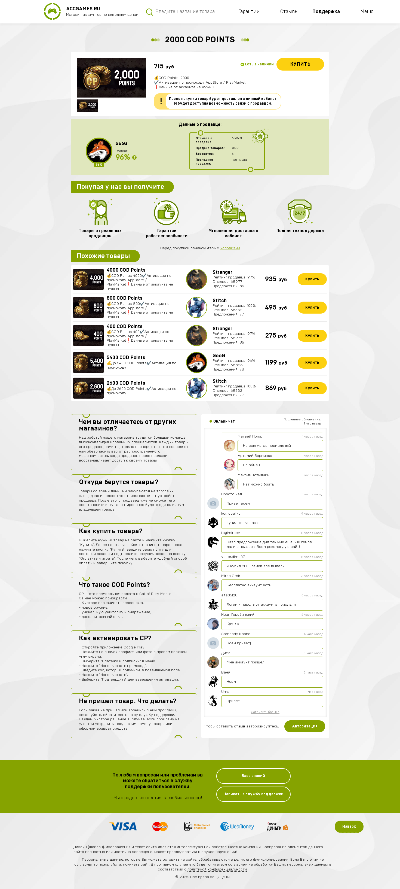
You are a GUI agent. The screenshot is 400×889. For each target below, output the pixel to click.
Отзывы (289, 11)
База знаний (253, 776)
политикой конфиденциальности (217, 869)
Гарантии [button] (249, 11)
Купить (300, 64)
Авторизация (305, 726)
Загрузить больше (265, 712)
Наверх (349, 827)
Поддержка (326, 11)
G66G (121, 143)
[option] (111, 78)
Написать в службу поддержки (253, 794)
